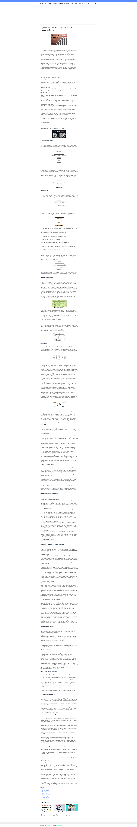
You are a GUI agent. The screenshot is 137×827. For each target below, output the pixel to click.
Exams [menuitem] (76, 3)
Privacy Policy (83, 825)
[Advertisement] (68, 14)
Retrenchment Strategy (46, 794)
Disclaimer (95, 825)
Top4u (41, 3)
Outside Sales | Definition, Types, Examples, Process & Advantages (71, 813)
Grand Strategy (44, 793)
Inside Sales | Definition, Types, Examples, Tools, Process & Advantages (59, 813)
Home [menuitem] (46, 3)
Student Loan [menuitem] (87, 3)
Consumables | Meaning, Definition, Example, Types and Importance (46, 813)
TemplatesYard (48, 825)
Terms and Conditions (90, 825)
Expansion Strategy (45, 790)
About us (73, 825)
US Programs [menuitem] (55, 3)
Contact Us (78, 825)
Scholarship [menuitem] (61, 3)
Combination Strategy (46, 791)
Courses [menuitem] (72, 3)
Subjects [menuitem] (49, 3)
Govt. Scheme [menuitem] (66, 3)
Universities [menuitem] (81, 3)
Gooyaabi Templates (59, 825)
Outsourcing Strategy (46, 788)
